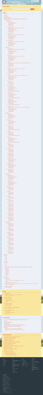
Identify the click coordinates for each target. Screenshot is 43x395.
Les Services (6, 317)
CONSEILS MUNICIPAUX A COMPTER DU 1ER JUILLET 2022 (15, 19)
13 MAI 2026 (8, 241)
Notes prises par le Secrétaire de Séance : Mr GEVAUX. (16, 56)
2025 (6, 259)
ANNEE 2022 (7, 20)
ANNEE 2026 (7, 221)
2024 (6, 258)
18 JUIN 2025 (9, 199)
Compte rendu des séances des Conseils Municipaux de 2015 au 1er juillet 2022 (18, 266)
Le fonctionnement (8, 305)
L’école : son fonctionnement (9, 310)
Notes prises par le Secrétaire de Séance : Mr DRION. (16, 34)
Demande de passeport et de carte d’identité (12, 342)
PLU (6, 330)
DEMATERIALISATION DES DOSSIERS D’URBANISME (13, 328)
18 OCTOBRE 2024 (10, 157)
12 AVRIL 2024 (9, 131)
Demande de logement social (9, 340)
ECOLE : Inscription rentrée (9, 295)
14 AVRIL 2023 (9, 67)
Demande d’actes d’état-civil (9, 351)
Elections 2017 (7, 279)
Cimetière (5, 320)
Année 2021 (7, 268)
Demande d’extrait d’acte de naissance (11, 354)
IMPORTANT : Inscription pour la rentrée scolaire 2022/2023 (14, 294)
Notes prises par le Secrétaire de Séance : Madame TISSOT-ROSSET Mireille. (19, 62)
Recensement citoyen (8, 347)
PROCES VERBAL (11, 25)
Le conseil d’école (8, 311)
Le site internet (7, 313)
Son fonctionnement (8, 308)
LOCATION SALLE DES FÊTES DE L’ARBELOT (12, 326)
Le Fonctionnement (8, 299)
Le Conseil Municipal (8, 287)
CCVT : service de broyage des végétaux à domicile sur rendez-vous (16, 319)
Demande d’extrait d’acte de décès (10, 352)
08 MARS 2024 (9, 119)
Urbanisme (6, 327)
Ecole (4, 291)
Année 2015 (7, 274)
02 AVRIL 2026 (9, 237)
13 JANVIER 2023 (9, 48)
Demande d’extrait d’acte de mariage (10, 353)
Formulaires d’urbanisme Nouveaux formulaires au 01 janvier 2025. (15, 329)
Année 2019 (7, 270)
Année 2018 (7, 271)
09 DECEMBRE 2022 (10, 40)
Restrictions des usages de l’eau (10, 284)
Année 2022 (7, 269)
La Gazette (6, 281)
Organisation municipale (8, 286)
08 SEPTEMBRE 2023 (10, 85)
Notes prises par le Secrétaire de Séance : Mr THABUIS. (16, 41)
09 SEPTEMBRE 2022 (10, 26)
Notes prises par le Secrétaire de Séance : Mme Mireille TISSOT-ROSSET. (19, 107)
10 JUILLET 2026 (9, 251)
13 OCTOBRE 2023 (10, 92)
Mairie (4, 13)
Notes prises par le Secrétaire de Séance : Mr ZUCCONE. (16, 68)
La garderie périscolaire (8, 303)
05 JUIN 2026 (9, 246)
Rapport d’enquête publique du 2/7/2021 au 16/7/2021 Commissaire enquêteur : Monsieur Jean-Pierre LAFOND (21, 283)
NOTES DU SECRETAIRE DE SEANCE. (14, 91)
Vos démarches (7, 334)
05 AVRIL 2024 (9, 125)
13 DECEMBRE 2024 (10, 169)
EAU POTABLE (6, 323)
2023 (6, 257)
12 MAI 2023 (8, 74)
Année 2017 (7, 272)
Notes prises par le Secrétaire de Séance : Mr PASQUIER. (16, 49)
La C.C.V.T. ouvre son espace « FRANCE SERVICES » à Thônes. (14, 280)
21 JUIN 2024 (9, 143)
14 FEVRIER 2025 (9, 180)
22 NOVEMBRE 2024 (10, 163)
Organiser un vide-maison (8, 349)
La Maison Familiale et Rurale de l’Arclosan (11, 307)
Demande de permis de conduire (9, 343)
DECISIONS (6, 262)
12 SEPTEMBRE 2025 (10, 207)
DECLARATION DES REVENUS (10, 338)
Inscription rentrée (7, 293)
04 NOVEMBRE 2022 (10, 33)
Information (6, 277)
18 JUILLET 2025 (9, 203)
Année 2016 (7, 273)
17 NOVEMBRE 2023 (10, 99)
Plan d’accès (6, 16)
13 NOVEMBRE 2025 (10, 217)
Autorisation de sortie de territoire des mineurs (12, 336)
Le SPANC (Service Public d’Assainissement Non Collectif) (14, 324)
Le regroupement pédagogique (9, 312)
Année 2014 (7, 275)
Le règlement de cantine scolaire (10, 300)
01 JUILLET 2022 (9, 21)
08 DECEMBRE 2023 (10, 106)
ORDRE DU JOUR (11, 22)
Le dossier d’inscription (8, 298)
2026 (6, 260)
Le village (5, 15)
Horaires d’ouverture (7, 17)
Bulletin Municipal (7, 278)
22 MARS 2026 (9, 232)
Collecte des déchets (7, 322)
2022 (6, 256)
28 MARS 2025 (9, 186)
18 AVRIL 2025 (9, 191)
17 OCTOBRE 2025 (10, 212)
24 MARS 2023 (9, 61)
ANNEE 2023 (7, 47)
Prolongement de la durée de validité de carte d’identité (13, 346)
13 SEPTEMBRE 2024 (10, 153)
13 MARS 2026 (9, 227)
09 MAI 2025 (8, 195)
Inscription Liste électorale (8, 344)
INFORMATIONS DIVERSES (12, 23)
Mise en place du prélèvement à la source (11, 282)
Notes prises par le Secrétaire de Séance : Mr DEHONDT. (16, 27)
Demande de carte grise (8, 339)
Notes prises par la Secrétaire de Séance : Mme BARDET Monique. (18, 75)
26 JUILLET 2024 (9, 148)
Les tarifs (6, 301)
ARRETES (6, 255)
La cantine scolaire (7, 297)
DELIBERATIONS (10, 24)
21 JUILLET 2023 (9, 81)
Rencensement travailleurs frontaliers (10, 348)
